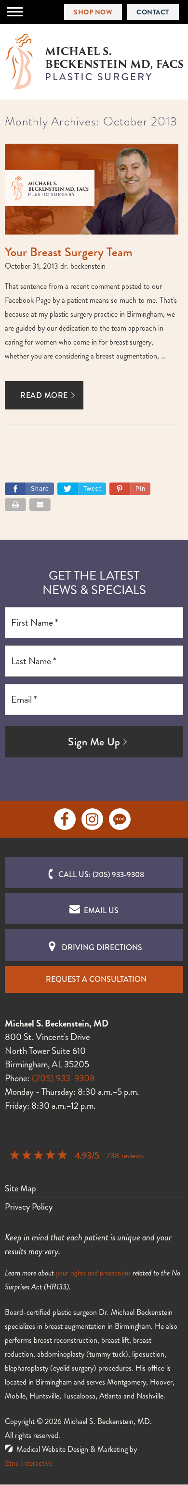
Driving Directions (102, 947)
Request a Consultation (96, 979)
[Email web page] (40, 504)
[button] (129, 489)
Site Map (20, 1188)
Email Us (101, 910)
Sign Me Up (94, 741)
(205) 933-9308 (63, 1078)
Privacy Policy (29, 1206)
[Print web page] (15, 504)
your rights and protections (93, 1272)
